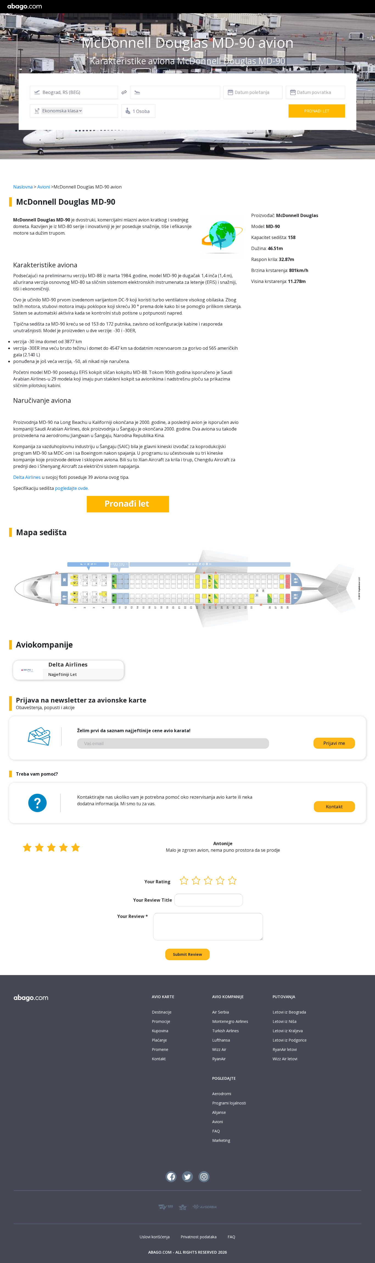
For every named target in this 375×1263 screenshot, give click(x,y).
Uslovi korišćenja (155, 1236)
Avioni (43, 187)
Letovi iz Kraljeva (288, 1030)
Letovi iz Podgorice (290, 1040)
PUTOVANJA (284, 996)
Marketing (221, 1140)
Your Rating (157, 882)
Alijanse (219, 1112)
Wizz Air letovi (285, 1058)
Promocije (161, 1021)
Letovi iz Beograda (289, 1012)
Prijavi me (334, 743)
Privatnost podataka (199, 1236)
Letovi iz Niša (284, 1021)
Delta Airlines (27, 477)
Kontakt (334, 806)
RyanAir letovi (285, 1049)
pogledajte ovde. (72, 488)
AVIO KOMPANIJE (228, 996)
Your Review (132, 916)
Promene (160, 1049)
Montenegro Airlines (230, 1021)
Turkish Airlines (225, 1030)
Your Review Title (152, 900)
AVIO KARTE (163, 996)
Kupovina (160, 1030)
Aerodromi (221, 1093)
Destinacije (162, 1012)
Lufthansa (221, 1040)
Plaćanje (159, 1040)
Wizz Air (219, 1049)
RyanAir (219, 1058)
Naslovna (23, 187)
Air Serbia (220, 1012)
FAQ (216, 1131)
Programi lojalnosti (229, 1103)
